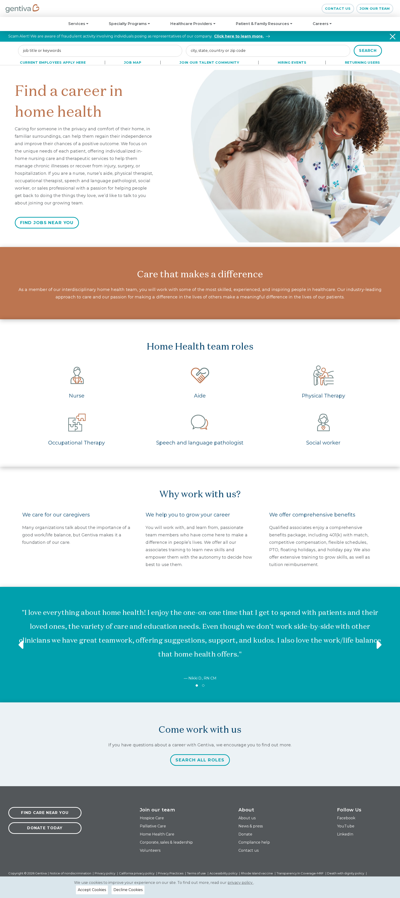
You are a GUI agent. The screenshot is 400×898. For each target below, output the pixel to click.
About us (247, 818)
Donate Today (44, 828)
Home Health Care (157, 834)
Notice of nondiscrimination (71, 873)
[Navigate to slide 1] (197, 685)
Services (77, 24)
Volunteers (150, 850)
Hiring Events (292, 62)
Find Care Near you (45, 812)
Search (368, 50)
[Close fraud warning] (392, 36)
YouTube (345, 826)
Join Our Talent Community (209, 62)
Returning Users (362, 62)
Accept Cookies (92, 890)
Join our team (375, 8)
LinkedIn (345, 834)
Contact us (248, 850)
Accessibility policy (223, 873)
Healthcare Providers (191, 24)
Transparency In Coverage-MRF (300, 873)
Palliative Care (153, 826)
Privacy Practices (171, 873)
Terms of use (196, 873)
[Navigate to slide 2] (203, 685)
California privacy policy (137, 873)
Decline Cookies (128, 890)
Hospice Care (152, 818)
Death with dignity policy (346, 873)
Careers (321, 24)
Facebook (346, 818)
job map (132, 62)
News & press (250, 826)
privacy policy (240, 882)
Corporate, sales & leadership (166, 842)
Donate (245, 834)
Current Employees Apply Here (53, 62)
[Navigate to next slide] (378, 645)
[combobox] (100, 50)
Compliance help (254, 842)
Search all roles (199, 760)
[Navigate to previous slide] (21, 645)
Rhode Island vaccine (257, 873)
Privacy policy (105, 873)
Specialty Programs (128, 24)
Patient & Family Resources (263, 24)
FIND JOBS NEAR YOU (47, 222)
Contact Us (338, 8)
